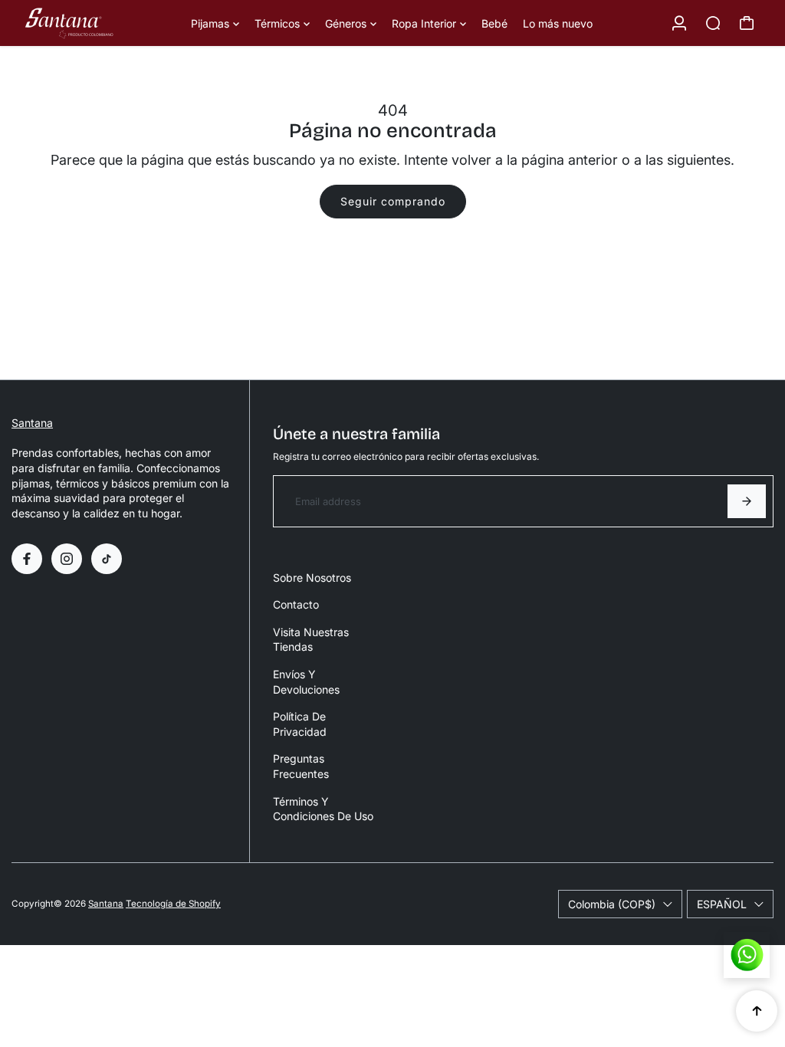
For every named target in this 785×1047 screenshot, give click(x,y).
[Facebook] (26, 558)
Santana (32, 422)
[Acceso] (679, 23)
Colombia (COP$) (611, 904)
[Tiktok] (106, 558)
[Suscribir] (747, 501)
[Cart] (746, 23)
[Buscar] (713, 23)
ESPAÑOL (722, 904)
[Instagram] (66, 558)
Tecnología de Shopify (173, 903)
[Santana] (100, 23)
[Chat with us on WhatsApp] (747, 955)
